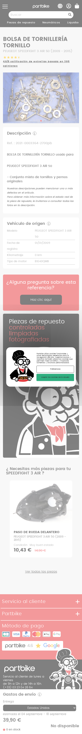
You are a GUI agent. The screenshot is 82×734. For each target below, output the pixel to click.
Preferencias (55, 369)
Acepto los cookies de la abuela (55, 377)
